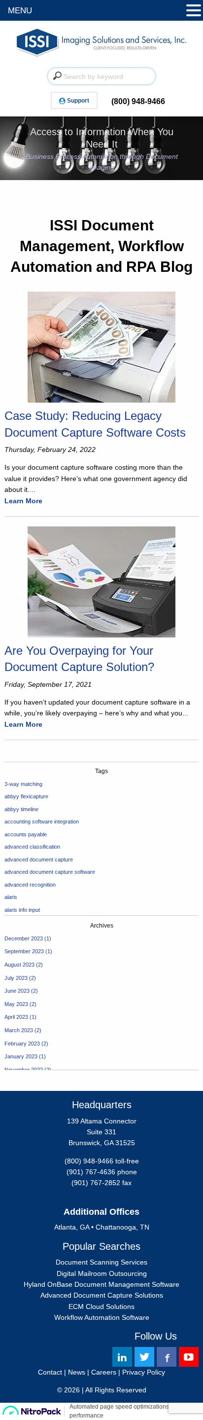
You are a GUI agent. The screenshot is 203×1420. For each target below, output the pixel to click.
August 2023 (19, 965)
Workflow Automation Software (101, 1317)
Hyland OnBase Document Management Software (101, 1284)
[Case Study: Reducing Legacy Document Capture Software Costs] (101, 347)
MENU (20, 10)
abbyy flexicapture (26, 796)
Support (78, 100)
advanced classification (32, 847)
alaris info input (22, 910)
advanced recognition (30, 885)
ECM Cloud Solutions (101, 1306)
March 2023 (18, 1030)
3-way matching (23, 784)
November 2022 (23, 1070)
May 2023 (16, 1004)
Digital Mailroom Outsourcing (102, 1273)
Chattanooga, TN (122, 1227)
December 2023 (23, 938)
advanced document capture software (49, 872)
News (76, 1372)
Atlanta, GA (71, 1227)
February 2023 (22, 1043)
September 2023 (24, 951)
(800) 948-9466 (138, 101)
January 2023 (20, 1056)
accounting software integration (41, 821)
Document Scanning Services (101, 1262)
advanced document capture (38, 859)
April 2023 (16, 1017)
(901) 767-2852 (95, 1183)
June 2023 (17, 991)
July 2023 (16, 978)
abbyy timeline (21, 809)
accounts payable (25, 834)
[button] (193, 10)
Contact (50, 1372)
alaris (10, 897)
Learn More (23, 501)
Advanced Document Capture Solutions (101, 1295)
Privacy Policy (143, 1372)
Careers (103, 1372)
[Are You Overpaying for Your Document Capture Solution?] (101, 581)
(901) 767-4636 (91, 1172)
